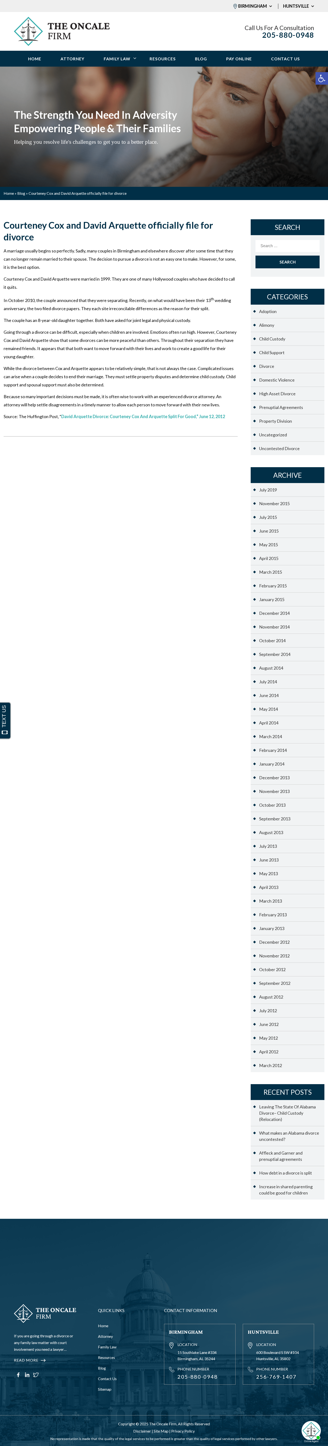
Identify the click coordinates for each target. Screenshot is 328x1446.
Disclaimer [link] (142, 1431)
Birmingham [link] (252, 6)
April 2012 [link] (268, 1051)
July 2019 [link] (268, 489)
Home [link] (34, 58)
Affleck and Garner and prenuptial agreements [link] (281, 1156)
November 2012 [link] (274, 955)
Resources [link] (163, 58)
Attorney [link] (73, 58)
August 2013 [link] (271, 832)
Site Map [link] (161, 1431)
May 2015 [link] (268, 544)
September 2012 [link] (274, 983)
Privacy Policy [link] (183, 1431)
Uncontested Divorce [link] (279, 448)
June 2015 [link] (269, 531)
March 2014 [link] (270, 736)
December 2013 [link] (274, 777)
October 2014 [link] (272, 640)
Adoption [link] (268, 311)
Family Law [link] (117, 58)
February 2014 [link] (273, 750)
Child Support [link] (272, 352)
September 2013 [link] (274, 818)
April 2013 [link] (268, 887)
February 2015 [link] (273, 585)
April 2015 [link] (268, 558)
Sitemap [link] (104, 1389)
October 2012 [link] (272, 969)
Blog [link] (201, 58)
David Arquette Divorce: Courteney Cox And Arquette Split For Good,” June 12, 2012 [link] (143, 416)
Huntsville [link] (296, 6)
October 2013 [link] (272, 805)
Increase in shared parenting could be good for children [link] (286, 1189)
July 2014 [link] (268, 681)
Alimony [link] (266, 325)
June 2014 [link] (269, 695)
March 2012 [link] (270, 1065)
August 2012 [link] (271, 997)
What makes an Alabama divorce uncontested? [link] (289, 1136)
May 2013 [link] (268, 873)
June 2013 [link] (269, 859)
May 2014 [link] (268, 709)
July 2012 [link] (268, 1010)
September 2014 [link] (274, 654)
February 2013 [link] (273, 914)
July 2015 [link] (268, 517)
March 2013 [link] (270, 901)
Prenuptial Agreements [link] (281, 407)
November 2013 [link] (274, 791)
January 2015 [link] (271, 599)
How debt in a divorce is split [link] (285, 1173)
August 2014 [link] (271, 668)
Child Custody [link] (272, 338)
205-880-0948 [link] (288, 35)
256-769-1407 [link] (276, 1376)
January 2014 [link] (271, 764)
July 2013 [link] (268, 846)
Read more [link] (26, 1360)
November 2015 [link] (274, 503)
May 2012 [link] (268, 1038)
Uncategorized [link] (273, 434)
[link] (322, 78)
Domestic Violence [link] (277, 380)
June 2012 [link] (269, 1024)
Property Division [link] (275, 421)
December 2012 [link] (274, 942)
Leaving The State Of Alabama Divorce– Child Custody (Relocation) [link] (287, 1113)
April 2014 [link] (268, 722)
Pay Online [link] (239, 58)
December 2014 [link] (274, 613)
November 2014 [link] (274, 626)
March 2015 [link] (270, 572)
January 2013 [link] (271, 928)
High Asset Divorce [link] (277, 393)
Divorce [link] (266, 366)
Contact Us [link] (285, 58)
